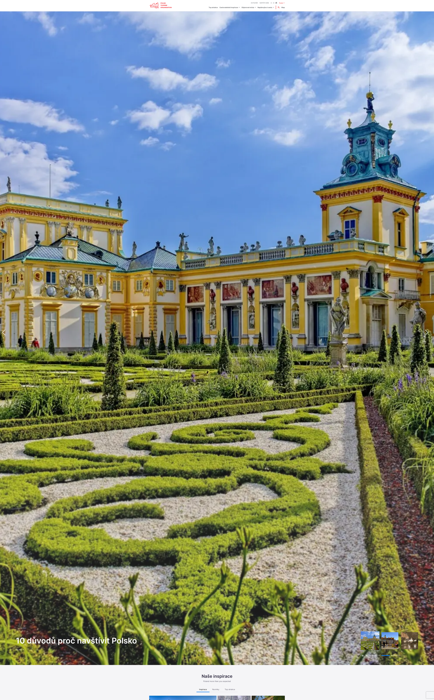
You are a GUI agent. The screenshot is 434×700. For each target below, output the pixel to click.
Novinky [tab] (215, 689)
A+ (274, 3)
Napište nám (264, 3)
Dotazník (254, 3)
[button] (428, 332)
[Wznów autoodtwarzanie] (366, 655)
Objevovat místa (248, 7)
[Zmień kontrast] (276, 3)
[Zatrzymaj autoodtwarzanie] (362, 655)
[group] (370, 640)
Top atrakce (213, 7)
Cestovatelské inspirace (228, 7)
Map (283, 7)
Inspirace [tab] (203, 689)
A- (271, 3)
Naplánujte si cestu (265, 7)
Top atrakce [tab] (230, 689)
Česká (282, 3)
